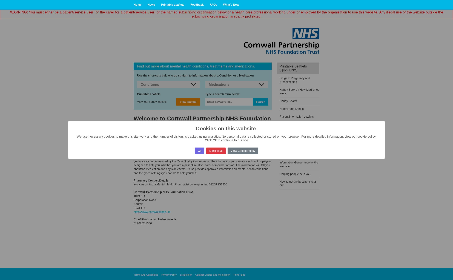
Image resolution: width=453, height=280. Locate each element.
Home (138, 4)
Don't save (216, 150)
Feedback (197, 4)
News (151, 4)
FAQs (213, 4)
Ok (199, 150)
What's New (231, 4)
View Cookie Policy (243, 150)
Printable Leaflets (172, 4)
